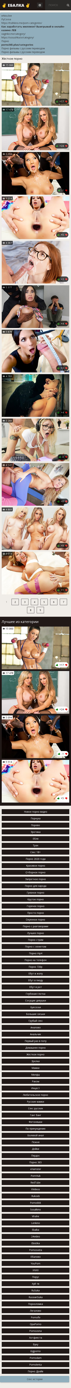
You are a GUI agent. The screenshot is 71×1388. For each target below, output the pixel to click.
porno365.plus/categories (17, 44)
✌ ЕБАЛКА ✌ (16, 5)
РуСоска (6, 19)
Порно (5, 41)
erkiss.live (6, 15)
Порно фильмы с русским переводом (23, 48)
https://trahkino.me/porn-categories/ (21, 23)
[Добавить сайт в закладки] (40, 5)
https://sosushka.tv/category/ (17, 37)
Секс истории (35, 1379)
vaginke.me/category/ (13, 33)
